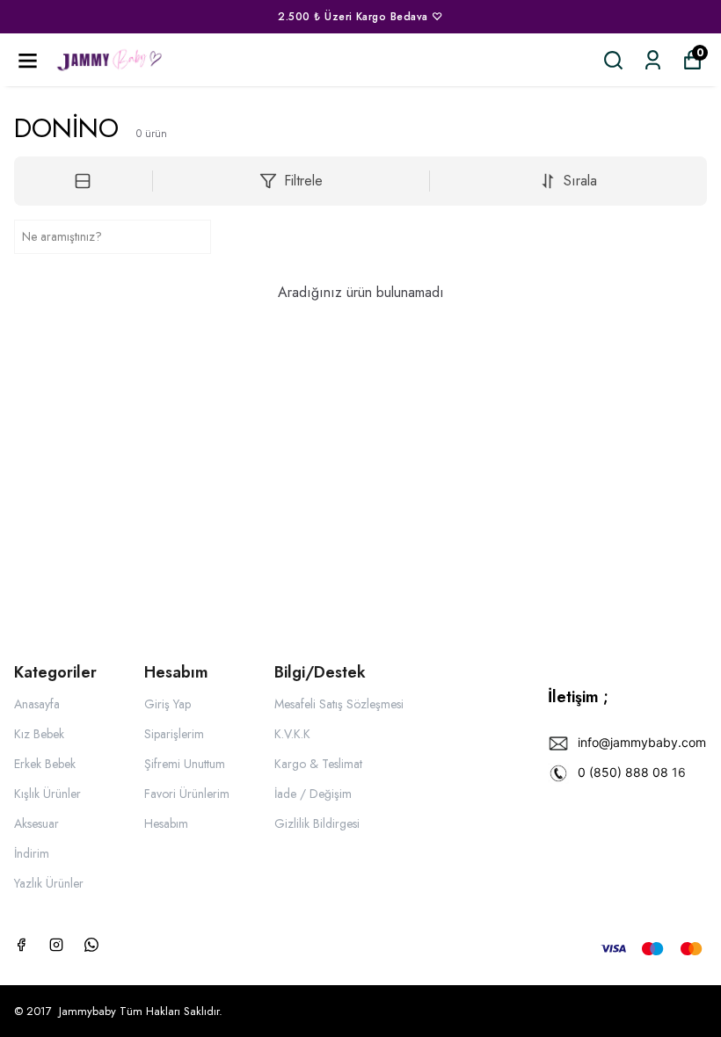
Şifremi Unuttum (184, 763)
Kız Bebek (39, 734)
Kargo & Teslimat (318, 763)
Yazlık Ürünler (49, 883)
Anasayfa (37, 704)
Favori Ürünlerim (186, 793)
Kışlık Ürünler (47, 793)
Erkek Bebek (45, 763)
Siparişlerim (174, 734)
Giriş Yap (167, 704)
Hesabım (166, 823)
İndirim (31, 853)
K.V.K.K (292, 734)
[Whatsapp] (91, 945)
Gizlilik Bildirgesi (317, 823)
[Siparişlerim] (653, 60)
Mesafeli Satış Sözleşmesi (339, 704)
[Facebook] (21, 945)
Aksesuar (36, 823)
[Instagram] (56, 945)
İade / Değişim (313, 793)
